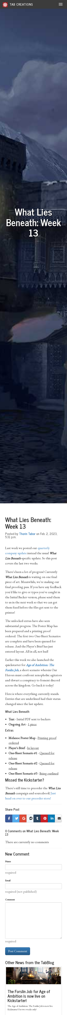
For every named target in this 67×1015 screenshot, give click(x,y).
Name (8, 861)
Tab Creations (21, 4)
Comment (10, 899)
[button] (8, 818)
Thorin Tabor (27, 533)
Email (7, 880)
